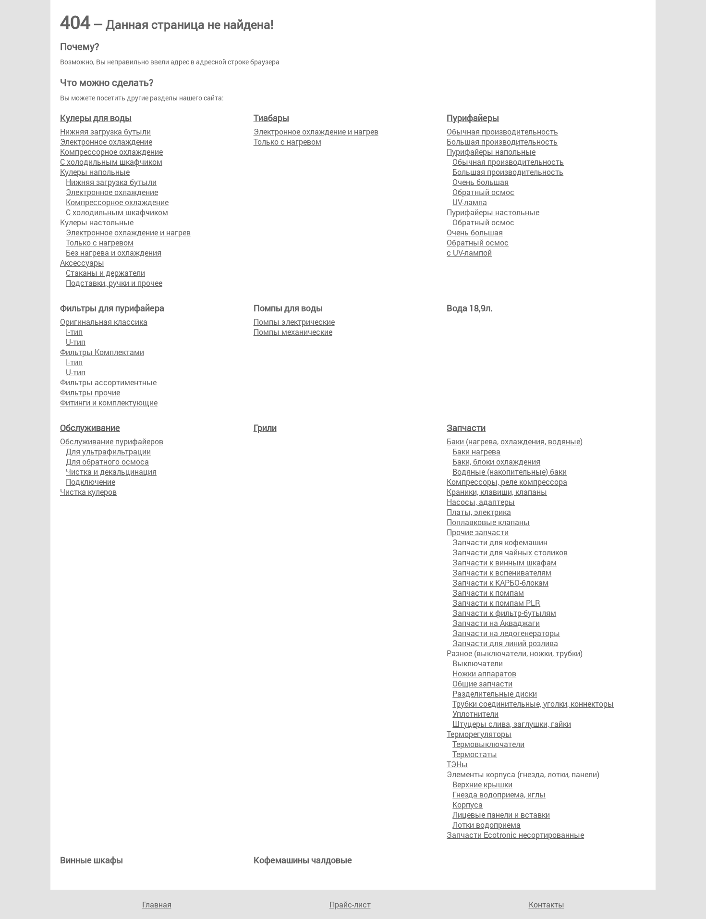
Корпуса (467, 804)
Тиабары (271, 117)
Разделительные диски (494, 693)
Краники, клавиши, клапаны (497, 492)
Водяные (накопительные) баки (509, 471)
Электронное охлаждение (106, 141)
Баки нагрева (476, 451)
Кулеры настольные (97, 222)
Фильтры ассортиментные (108, 382)
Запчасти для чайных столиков (510, 552)
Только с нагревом (100, 242)
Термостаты (474, 754)
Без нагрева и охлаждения (113, 252)
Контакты (546, 904)
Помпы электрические (294, 322)
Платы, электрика (479, 512)
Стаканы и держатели (105, 273)
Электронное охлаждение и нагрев (128, 232)
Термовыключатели (488, 744)
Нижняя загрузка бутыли (105, 131)
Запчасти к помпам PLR (496, 603)
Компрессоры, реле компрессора (507, 482)
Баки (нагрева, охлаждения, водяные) (515, 441)
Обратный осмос (483, 192)
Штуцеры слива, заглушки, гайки (511, 724)
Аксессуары (82, 262)
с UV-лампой (469, 252)
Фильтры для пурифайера (112, 308)
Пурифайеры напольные (491, 152)
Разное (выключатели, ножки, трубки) (515, 653)
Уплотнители (475, 714)
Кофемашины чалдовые (303, 860)
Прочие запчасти (478, 532)
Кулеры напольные (95, 172)
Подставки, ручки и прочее (114, 283)
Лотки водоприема (486, 825)
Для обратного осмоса (107, 461)
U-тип (75, 342)
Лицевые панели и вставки (501, 814)
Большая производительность (502, 141)
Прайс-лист (350, 904)
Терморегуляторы (479, 734)
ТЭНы (457, 764)
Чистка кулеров (88, 492)
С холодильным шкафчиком (111, 162)
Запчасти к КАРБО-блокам (500, 582)
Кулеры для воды (96, 117)
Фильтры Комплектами (102, 352)
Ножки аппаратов (484, 673)
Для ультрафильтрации (108, 451)
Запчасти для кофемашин (500, 542)
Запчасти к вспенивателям (501, 572)
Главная (156, 904)
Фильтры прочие (90, 392)
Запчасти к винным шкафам (504, 562)
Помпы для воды (288, 308)
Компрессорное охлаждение (111, 152)
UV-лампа (469, 202)
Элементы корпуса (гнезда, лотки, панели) (523, 774)
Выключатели (477, 663)
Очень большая (480, 182)
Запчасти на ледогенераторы (506, 633)
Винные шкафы (91, 860)
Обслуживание (90, 427)
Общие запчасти (482, 683)
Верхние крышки (482, 784)
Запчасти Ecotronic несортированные (515, 835)
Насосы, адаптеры (481, 502)
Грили (265, 427)
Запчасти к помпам (488, 593)
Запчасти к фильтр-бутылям (504, 613)
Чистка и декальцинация (111, 471)
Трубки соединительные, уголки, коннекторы (533, 703)
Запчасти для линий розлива (505, 643)
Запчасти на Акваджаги (496, 623)
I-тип (74, 332)
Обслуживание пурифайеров (111, 441)
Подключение (90, 482)
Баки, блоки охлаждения (496, 461)
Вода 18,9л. (470, 308)
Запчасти (466, 427)
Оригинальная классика (103, 322)
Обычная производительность (502, 131)
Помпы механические (293, 332)
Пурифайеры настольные (493, 212)
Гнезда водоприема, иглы (499, 794)
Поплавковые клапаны (488, 522)
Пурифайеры (473, 117)
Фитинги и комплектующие (109, 402)
